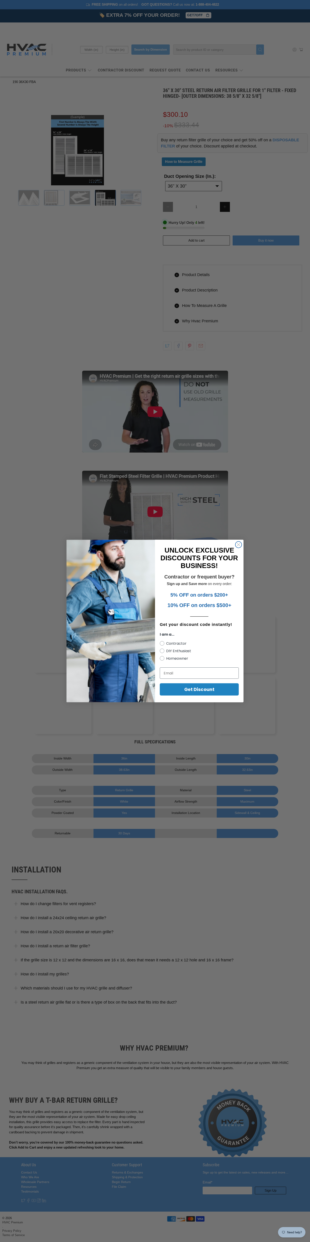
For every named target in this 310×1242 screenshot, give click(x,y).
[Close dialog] (238, 544)
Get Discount (199, 689)
